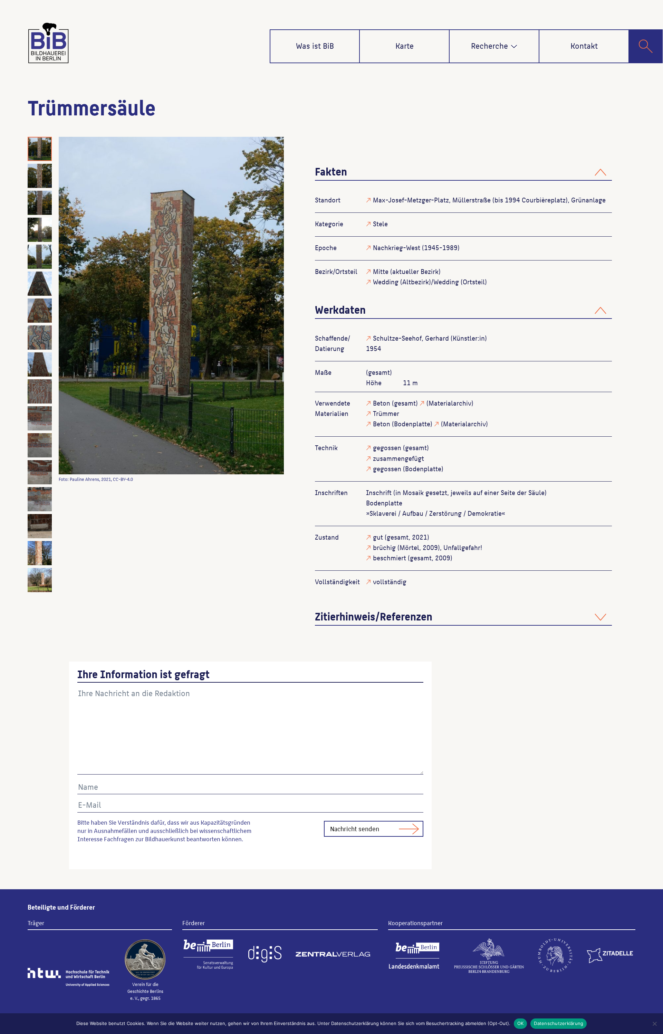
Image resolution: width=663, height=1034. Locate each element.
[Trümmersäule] (171, 305)
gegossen (387, 447)
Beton (381, 403)
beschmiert (389, 557)
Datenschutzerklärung (558, 1023)
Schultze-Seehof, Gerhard (411, 338)
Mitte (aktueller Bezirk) (407, 271)
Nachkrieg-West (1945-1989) (416, 247)
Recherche (489, 45)
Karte (404, 45)
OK (520, 1023)
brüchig (384, 547)
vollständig (389, 581)
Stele (380, 223)
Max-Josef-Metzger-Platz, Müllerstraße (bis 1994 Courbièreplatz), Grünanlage (489, 200)
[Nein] (654, 1023)
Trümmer (386, 413)
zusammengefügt (398, 458)
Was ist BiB (315, 45)
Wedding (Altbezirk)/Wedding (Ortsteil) (430, 281)
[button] (514, 46)
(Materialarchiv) (449, 403)
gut (378, 537)
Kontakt (584, 45)
